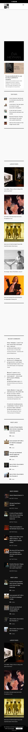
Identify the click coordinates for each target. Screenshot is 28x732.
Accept (19, 728)
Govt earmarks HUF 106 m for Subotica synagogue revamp (16, 442)
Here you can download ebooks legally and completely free (16, 454)
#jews (10, 66)
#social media (9, 71)
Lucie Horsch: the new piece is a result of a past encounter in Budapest (16, 106)
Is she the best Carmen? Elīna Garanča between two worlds (16, 112)
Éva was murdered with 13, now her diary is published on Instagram (14, 77)
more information (11, 728)
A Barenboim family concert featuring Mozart (14, 383)
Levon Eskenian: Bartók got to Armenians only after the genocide (16, 100)
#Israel (7, 66)
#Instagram (8, 65)
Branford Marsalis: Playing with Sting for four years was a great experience (16, 118)
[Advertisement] (14, 25)
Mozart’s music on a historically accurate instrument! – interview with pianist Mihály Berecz (15, 351)
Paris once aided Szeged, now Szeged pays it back (15, 365)
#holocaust (8, 64)
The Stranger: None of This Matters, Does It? (13, 271)
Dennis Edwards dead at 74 (17, 495)
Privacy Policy (14, 730)
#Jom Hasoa (8, 68)
